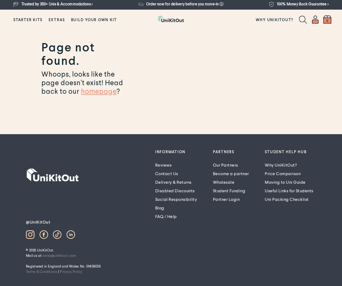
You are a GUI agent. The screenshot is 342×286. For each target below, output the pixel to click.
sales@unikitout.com (59, 255)
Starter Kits (27, 19)
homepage (99, 91)
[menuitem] (28, 19)
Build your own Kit (94, 19)
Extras (57, 19)
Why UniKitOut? (275, 19)
